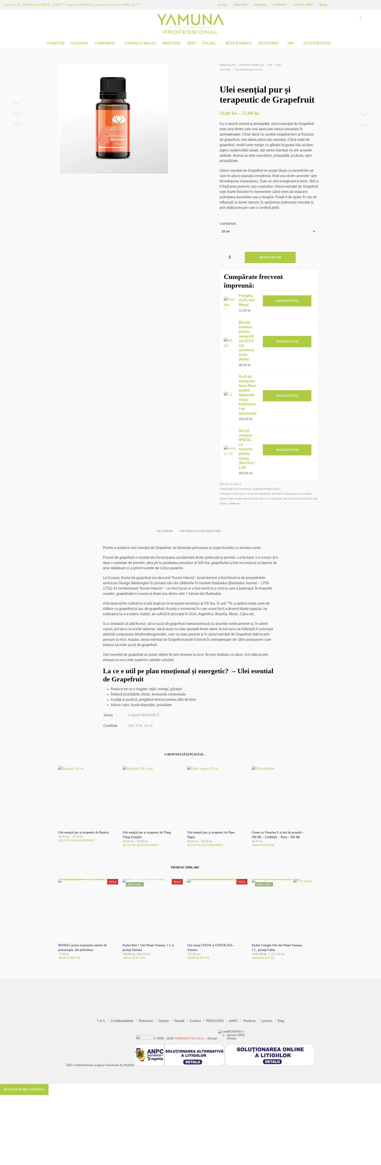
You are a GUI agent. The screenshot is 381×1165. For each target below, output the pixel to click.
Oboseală (289, 499)
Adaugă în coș (270, 257)
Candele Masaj (140, 43)
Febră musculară (246, 499)
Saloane (79, 43)
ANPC (233, 1021)
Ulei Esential (317, 43)
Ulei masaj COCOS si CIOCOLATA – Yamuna (211, 948)
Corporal (105, 43)
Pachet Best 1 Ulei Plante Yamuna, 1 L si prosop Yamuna (148, 948)
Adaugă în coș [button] (287, 300)
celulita (252, 494)
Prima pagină (228, 65)
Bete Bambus (238, 43)
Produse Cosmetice (251, 65)
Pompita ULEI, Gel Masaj (246, 300)
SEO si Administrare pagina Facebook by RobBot (100, 1065)
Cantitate (228, 223)
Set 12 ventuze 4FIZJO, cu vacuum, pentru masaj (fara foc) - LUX (247, 449)
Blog (323, 4)
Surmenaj (234, 503)
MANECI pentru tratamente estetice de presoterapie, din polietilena (82, 948)
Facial (209, 43)
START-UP (55, 43)
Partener (249, 1021)
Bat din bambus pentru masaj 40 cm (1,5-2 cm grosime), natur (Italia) (246, 340)
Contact (280, 4)
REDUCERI (215, 1021)
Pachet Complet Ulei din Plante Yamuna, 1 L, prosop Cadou (277, 948)
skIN (191, 43)
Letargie (276, 499)
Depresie (265, 494)
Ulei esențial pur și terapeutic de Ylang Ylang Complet (147, 835)
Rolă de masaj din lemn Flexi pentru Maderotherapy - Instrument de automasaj (247, 395)
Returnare (146, 1021)
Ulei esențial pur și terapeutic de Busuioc (83, 832)
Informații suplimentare (200, 531)
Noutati (179, 1021)
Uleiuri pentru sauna (248, 69)
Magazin (240, 4)
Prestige (171, 43)
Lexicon (266, 1021)
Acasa (222, 4)
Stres (223, 503)
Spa (291, 43)
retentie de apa (307, 499)
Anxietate (239, 494)
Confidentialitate (122, 1021)
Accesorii (268, 43)
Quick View (90, 822)
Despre (163, 1021)
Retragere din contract (24, 1089)
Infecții (264, 499)
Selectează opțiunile (76, 840)
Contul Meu (303, 4)
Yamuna (260, 4)
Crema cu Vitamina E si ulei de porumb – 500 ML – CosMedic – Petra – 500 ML (278, 835)
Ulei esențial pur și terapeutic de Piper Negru (211, 835)
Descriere (165, 531)
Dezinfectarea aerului (286, 494)
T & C (101, 1021)
